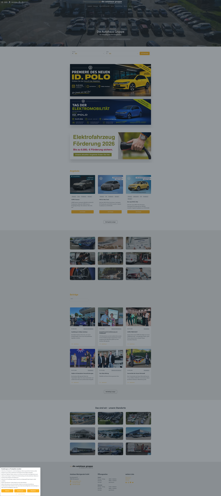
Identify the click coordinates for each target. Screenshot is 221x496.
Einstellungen (20, 490)
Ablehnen (7, 490)
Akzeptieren (33, 490)
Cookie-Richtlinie (21, 494)
